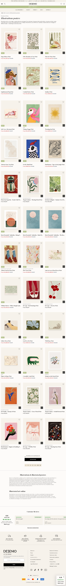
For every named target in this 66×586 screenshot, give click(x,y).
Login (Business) (34, 564)
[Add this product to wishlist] (19, 29)
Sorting (48, 9)
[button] (60, 580)
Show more (33, 459)
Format (34, 9)
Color (27, 9)
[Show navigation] (2, 3)
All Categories (19, 9)
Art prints (7, 13)
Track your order (53, 555)
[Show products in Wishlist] (61, 3)
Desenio (37, 582)
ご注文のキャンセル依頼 (54, 564)
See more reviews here (33, 527)
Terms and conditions (54, 557)
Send (14, 564)
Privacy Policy (12, 567)
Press (31, 552)
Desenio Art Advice (54, 550)
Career (31, 555)
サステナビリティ (33, 557)
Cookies (51, 559)
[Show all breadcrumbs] (2, 13)
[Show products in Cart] (64, 3)
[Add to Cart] (20, 53)
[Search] (4, 3)
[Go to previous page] (26, 465)
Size (41, 9)
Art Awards (32, 561)
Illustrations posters (15, 13)
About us (32, 550)
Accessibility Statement (35, 559)
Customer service (53, 552)
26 (37, 465)
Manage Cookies (53, 566)
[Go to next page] (40, 465)
